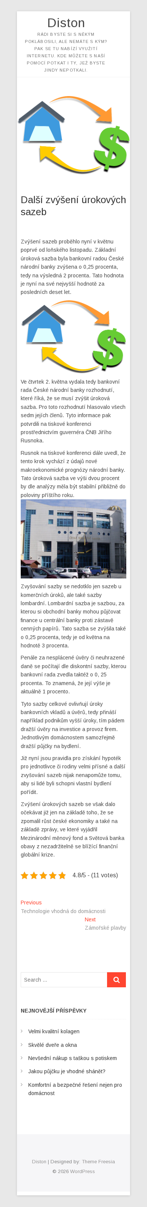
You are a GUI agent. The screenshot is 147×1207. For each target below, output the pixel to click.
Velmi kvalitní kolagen (54, 1031)
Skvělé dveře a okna (52, 1045)
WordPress (82, 1171)
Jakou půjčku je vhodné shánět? (67, 1071)
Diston (66, 22)
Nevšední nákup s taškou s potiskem (72, 1058)
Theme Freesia (98, 1161)
